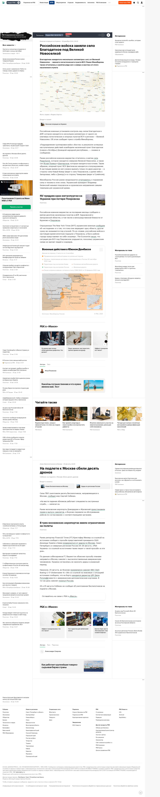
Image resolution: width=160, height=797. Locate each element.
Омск (27, 720)
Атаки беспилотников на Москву (51, 464)
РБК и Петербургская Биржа (11, 63)
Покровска (55, 220)
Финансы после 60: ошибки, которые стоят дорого (128, 41)
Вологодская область (32, 725)
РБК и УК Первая (8, 392)
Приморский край (31, 756)
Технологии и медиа (9, 53)
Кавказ (28, 748)
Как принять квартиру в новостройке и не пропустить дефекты (74, 425)
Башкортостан (30, 722)
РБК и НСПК (6, 230)
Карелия (28, 751)
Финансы (5, 260)
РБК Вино (38, 429)
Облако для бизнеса (102, 728)
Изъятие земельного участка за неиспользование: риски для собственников (101, 425)
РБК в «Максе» (49, 326)
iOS (120, 712)
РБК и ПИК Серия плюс (10, 432)
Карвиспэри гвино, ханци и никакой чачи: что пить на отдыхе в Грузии (47, 425)
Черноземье (30, 746)
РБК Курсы (99, 748)
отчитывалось (84, 179)
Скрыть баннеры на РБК (79, 712)
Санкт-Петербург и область (34, 712)
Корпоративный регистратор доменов (105, 731)
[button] (134, 2)
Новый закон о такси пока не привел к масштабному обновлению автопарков (128, 490)
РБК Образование (8, 733)
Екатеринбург (30, 715)
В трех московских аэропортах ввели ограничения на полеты (72, 524)
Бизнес (5, 720)
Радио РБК (11, 2)
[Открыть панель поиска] (138, 2)
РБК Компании (7, 372)
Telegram (52, 717)
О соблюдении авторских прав (36, 786)
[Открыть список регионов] (134, 2)
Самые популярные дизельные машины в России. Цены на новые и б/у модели (128, 469)
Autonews (118, 473)
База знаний (6, 730)
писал (93, 236)
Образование (119, 54)
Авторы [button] (42, 364)
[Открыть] (16, 3)
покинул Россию (66, 580)
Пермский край (31, 735)
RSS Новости (76, 725)
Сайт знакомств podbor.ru (104, 742)
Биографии (6, 728)
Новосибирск (30, 717)
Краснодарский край (32, 730)
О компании (99, 712)
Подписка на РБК (77, 715)
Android (121, 715)
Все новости (8, 45)
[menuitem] (29, 2)
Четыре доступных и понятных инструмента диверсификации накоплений (128, 425)
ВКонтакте (52, 712)
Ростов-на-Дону (31, 738)
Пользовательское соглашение (59, 786)
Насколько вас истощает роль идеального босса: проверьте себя (126, 51)
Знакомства (99, 740)
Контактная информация (103, 715)
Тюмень (28, 743)
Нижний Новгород (31, 733)
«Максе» (73, 596)
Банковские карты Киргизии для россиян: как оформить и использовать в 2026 (128, 480)
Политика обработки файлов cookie (125, 786)
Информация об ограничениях (13, 786)
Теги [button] (48, 364)
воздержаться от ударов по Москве (79, 542)
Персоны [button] (55, 645)
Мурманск (29, 754)
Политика (6, 73)
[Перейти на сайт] (16, 36)
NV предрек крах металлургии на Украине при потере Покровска (61, 197)
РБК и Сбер (121, 429)
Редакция (99, 717)
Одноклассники (54, 715)
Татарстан (29, 741)
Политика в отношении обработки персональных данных (91, 786)
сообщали (100, 225)
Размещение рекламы (102, 720)
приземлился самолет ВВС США (85, 569)
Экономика (6, 148)
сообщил (52, 495)
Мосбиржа (21, 777)
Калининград (30, 728)
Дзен (50, 720)
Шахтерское (63, 163)
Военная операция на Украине (50, 41)
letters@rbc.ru (20, 772)
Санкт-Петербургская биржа (35, 777)
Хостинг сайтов (100, 735)
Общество (6, 167)
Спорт (5, 279)
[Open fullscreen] (101, 249)
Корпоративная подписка (80, 717)
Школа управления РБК (103, 750)
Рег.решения (100, 737)
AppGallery (122, 717)
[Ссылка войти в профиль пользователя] (142, 2)
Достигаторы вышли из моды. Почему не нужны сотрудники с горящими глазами (128, 61)
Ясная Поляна (50, 163)
